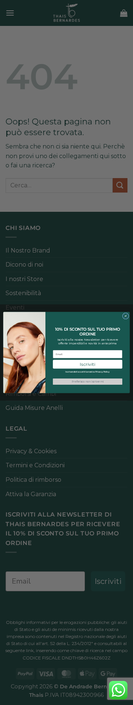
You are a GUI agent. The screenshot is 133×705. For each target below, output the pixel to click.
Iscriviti (87, 364)
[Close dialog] (125, 316)
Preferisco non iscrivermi (87, 381)
